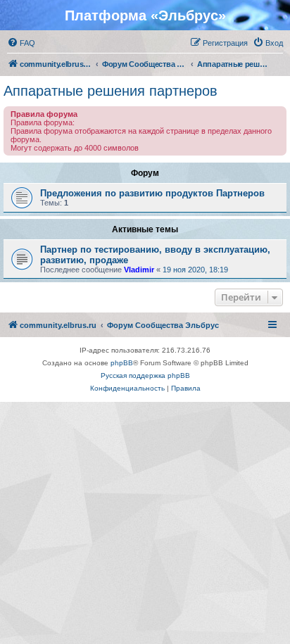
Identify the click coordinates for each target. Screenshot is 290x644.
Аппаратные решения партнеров (111, 91)
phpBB (122, 363)
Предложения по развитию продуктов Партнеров (152, 193)
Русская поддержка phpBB (145, 375)
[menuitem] (21, 42)
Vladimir (139, 269)
